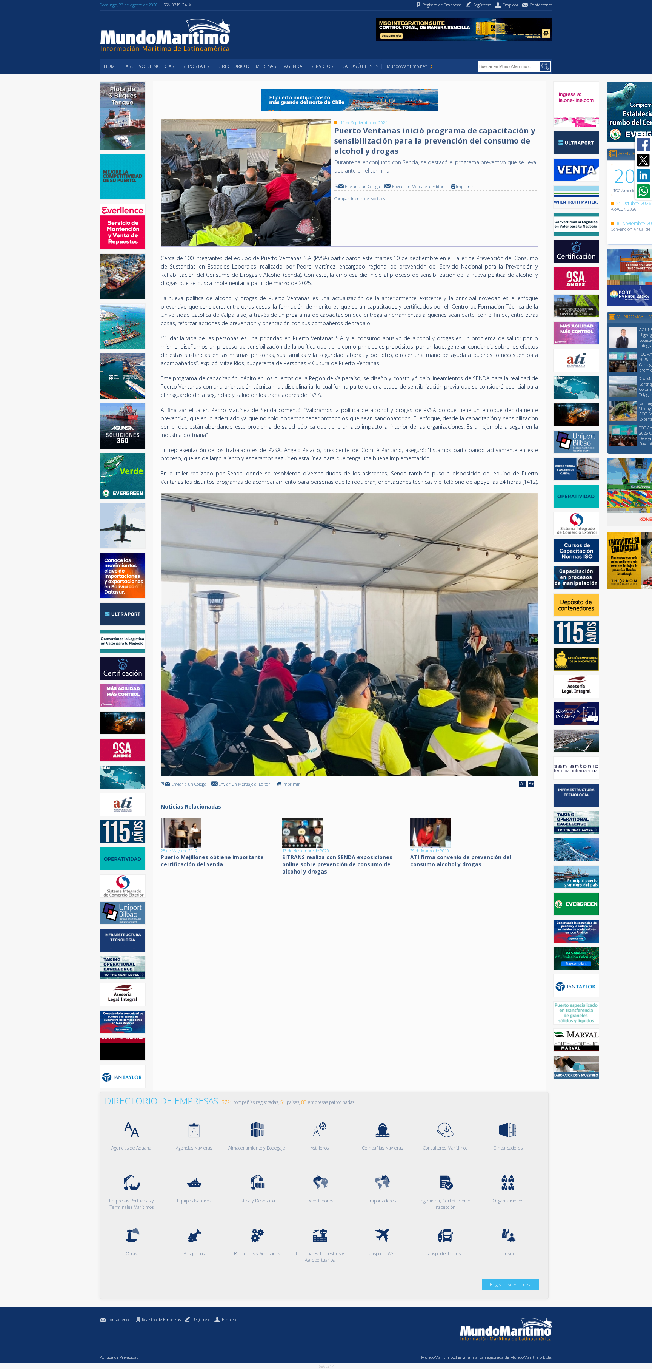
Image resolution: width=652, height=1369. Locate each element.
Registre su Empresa (511, 1284)
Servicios (322, 66)
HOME (110, 66)
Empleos (229, 1319)
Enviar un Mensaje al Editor (418, 186)
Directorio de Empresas (246, 66)
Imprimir (465, 186)
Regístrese (201, 1319)
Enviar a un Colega (362, 186)
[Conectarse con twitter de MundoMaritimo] (643, 160)
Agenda (293, 66)
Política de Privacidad (119, 1357)
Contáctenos (119, 1319)
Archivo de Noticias (150, 66)
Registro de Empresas (161, 1319)
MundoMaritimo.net (407, 66)
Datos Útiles (356, 66)
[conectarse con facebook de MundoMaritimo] (643, 144)
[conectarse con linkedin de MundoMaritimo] (643, 175)
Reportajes (195, 66)
